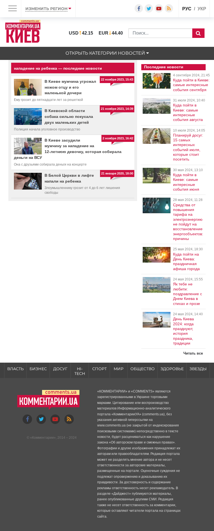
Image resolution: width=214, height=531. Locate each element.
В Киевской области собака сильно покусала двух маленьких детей (69, 116)
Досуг (60, 368)
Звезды (198, 368)
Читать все (193, 353)
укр (202, 8)
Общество (142, 368)
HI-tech (79, 371)
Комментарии (43, 438)
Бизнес (38, 368)
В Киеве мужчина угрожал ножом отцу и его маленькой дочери (70, 87)
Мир (118, 368)
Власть (15, 368)
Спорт (99, 368)
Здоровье (172, 368)
